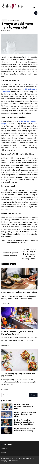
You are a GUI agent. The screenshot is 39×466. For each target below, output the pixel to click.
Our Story (4, 452)
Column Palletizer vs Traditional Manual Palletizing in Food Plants (25, 414)
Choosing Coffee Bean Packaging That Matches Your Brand (24, 406)
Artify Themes (13, 461)
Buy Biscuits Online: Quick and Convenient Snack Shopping (24, 430)
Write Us (4, 448)
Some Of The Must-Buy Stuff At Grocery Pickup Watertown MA (17, 333)
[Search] (36, 13)
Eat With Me (20, 458)
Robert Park (5, 31)
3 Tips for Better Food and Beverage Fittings (19, 292)
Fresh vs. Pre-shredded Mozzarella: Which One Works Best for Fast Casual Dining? (24, 422)
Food (4, 20)
